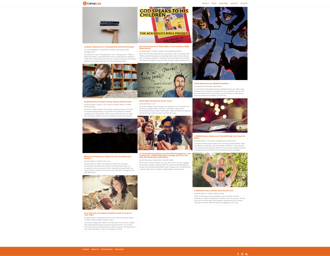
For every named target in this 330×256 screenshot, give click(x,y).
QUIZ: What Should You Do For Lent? (155, 101)
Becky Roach (91, 104)
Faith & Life (101, 161)
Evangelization (89, 52)
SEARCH (205, 4)
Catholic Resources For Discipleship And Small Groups (109, 47)
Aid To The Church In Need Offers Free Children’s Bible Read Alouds (164, 47)
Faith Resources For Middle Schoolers (211, 83)
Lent (108, 161)
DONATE (244, 4)
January (92, 107)
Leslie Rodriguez (92, 50)
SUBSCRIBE (223, 4)
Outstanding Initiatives (173, 51)
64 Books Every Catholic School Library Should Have (107, 101)
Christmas (211, 141)
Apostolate (104, 50)
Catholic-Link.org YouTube (119, 50)
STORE (213, 4)
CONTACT (234, 4)
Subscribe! (119, 249)
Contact (85, 249)
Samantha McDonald (204, 86)
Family (86, 107)
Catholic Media (96, 220)
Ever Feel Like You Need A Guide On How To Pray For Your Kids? (108, 214)
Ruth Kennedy (146, 160)
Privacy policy (107, 249)
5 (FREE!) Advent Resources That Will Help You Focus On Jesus (219, 137)
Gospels (161, 51)
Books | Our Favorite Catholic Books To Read (114, 104)
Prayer (111, 220)
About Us (95, 249)
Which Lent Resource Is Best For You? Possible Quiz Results (107, 157)
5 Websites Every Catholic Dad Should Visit (213, 190)
